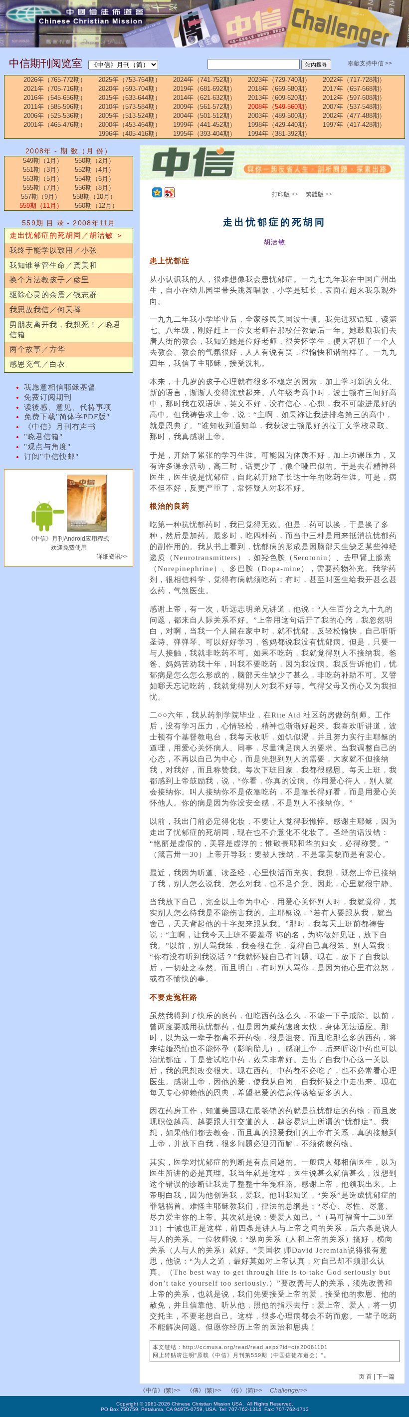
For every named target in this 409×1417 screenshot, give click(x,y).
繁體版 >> (319, 194)
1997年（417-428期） (354, 124)
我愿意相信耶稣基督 (60, 387)
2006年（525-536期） (54, 115)
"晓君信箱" (43, 437)
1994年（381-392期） (279, 133)
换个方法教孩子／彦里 (49, 280)
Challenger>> (288, 1390)
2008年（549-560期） (279, 106)
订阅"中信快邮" (51, 457)
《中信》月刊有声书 (60, 427)
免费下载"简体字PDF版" (67, 417)
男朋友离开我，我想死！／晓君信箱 (65, 330)
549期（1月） (43, 160)
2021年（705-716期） (54, 88)
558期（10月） (94, 196)
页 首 (366, 1376)
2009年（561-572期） (204, 106)
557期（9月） (41, 196)
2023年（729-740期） (279, 79)
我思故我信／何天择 (45, 310)
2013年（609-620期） (279, 97)
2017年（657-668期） (354, 88)
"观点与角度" (47, 447)
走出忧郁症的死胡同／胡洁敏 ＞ (66, 235)
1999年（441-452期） (204, 124)
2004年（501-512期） (204, 115)
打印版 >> (285, 194)
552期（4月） (95, 169)
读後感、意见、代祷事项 (68, 407)
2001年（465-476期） (54, 124)
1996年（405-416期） (129, 133)
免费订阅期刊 (48, 397)
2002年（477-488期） (354, 115)
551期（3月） (43, 169)
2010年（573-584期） (129, 106)
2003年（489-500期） (279, 115)
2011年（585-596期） (54, 106)
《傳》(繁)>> (204, 1390)
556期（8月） (95, 187)
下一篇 (386, 1376)
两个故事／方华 (37, 349)
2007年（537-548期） (354, 106)
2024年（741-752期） (204, 79)
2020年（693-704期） (129, 88)
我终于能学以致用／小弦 (53, 250)
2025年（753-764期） (129, 79)
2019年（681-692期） (204, 88)
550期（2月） (95, 160)
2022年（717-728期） (354, 79)
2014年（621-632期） (204, 97)
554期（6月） (95, 178)
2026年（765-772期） (54, 79)
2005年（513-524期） (129, 115)
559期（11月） (41, 205)
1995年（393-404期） (204, 133)
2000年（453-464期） (129, 124)
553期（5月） (43, 178)
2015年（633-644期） (129, 97)
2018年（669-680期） (279, 88)
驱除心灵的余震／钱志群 (53, 295)
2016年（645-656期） (54, 97)
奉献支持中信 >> (370, 63)
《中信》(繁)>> (160, 1390)
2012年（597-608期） (354, 97)
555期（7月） (43, 187)
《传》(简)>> (244, 1390)
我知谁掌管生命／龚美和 (53, 265)
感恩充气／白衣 (37, 364)
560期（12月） (96, 205)
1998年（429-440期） (279, 124)
